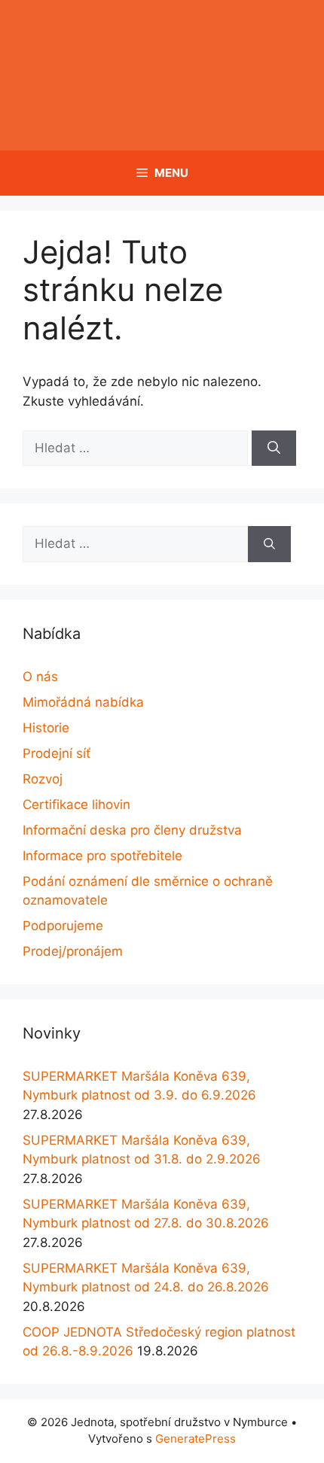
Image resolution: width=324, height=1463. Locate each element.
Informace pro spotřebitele (102, 855)
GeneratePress (195, 1438)
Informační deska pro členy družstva (132, 830)
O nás (40, 676)
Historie (46, 727)
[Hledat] (274, 448)
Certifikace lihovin (76, 804)
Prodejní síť (56, 753)
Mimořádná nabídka (83, 702)
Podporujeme (63, 925)
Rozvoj (43, 778)
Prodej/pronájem (73, 951)
